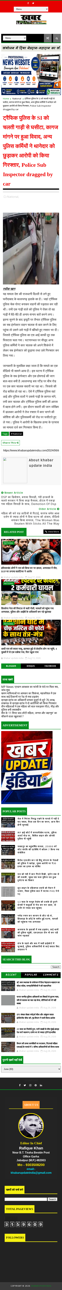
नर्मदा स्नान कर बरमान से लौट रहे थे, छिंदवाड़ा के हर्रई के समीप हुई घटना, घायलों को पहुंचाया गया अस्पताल (38, 918)
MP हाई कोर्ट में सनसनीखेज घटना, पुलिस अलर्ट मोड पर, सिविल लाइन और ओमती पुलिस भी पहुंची (37, 835)
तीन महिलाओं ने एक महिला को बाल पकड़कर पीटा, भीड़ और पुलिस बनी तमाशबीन (30, 708)
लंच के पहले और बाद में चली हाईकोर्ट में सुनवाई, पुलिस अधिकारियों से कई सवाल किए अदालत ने (39, 946)
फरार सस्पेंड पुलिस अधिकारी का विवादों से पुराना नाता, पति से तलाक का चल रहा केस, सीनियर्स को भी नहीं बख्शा (38, 1000)
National (16, 98)
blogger (11, 665)
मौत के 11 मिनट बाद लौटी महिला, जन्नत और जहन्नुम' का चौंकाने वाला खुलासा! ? (29, 714)
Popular (31, 975)
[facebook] (28, 3)
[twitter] (33, 3)
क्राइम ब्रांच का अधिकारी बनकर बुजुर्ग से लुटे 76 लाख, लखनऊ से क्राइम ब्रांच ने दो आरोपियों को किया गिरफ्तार (28, 701)
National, (13, 197)
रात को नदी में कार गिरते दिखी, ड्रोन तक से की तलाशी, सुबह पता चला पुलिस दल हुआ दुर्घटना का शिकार (38, 877)
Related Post (14, 532)
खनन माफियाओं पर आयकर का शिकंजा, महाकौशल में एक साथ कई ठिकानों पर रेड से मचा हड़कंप (28, 694)
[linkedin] (41, 1085)
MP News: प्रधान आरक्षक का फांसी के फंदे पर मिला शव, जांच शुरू (30, 688)
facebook (50, 665)
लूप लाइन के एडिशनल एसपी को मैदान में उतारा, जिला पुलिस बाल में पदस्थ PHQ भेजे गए (38, 891)
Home (6, 98)
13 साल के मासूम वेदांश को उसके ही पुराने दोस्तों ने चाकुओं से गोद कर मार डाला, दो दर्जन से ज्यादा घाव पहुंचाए (38, 905)
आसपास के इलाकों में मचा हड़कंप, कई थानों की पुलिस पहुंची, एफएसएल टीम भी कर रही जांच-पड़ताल (38, 932)
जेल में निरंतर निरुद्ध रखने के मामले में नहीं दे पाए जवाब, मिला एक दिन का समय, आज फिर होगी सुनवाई (39, 821)
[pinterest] (36, 1085)
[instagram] (30, 1085)
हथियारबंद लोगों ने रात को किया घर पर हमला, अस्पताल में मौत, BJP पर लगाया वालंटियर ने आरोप (29, 570)
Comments (50, 975)
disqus (31, 665)
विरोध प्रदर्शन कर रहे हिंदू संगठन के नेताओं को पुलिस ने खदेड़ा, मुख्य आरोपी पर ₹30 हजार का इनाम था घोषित (38, 863)
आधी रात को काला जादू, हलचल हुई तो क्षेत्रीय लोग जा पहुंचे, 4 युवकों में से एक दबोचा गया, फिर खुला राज (29, 650)
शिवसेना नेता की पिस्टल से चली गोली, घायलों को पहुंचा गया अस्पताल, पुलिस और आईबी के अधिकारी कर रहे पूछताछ (27, 610)
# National (16, 433)
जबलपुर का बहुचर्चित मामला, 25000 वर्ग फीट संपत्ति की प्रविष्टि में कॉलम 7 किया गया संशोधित (38, 849)
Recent (11, 975)
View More (53, 531)
